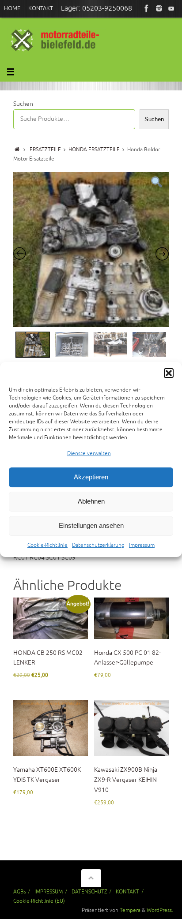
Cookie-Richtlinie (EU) (39, 900)
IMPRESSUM (48, 891)
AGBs (19, 891)
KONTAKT (127, 891)
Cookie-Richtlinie (47, 545)
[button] (168, 373)
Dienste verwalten (89, 453)
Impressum (142, 545)
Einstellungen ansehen (91, 526)
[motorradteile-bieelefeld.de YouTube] (171, 8)
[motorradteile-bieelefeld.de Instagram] (159, 8)
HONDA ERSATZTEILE (94, 149)
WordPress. (160, 910)
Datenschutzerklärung (98, 545)
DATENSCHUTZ (89, 891)
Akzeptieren (91, 477)
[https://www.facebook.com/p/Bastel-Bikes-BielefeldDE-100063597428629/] (146, 8)
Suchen (23, 104)
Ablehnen (91, 501)
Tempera (130, 910)
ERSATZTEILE (45, 149)
